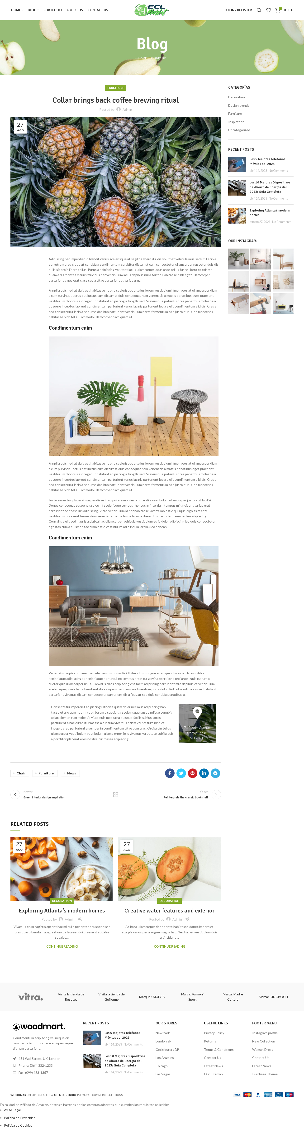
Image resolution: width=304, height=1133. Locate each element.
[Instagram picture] (238, 259)
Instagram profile (265, 1033)
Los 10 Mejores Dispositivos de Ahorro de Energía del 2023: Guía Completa (270, 187)
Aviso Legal (12, 1110)
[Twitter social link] (181, 773)
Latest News (213, 1066)
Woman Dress (262, 1049)
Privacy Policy (214, 1033)
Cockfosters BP (167, 1049)
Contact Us (212, 1058)
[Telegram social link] (215, 773)
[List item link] (43, 1065)
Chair (21, 773)
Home (142, 58)
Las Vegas (163, 1074)
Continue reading (62, 946)
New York (163, 1033)
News (71, 773)
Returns (210, 1041)
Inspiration (236, 122)
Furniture (158, 58)
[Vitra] (30, 997)
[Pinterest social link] (192, 773)
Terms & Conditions (219, 1049)
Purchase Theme (265, 1074)
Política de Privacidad (19, 1118)
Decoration (62, 901)
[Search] (259, 10)
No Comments (278, 171)
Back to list (115, 794)
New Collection (263, 1041)
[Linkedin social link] (204, 773)
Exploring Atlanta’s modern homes (62, 910)
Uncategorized (239, 130)
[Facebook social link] (170, 773)
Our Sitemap (213, 1074)
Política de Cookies (18, 1125)
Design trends (238, 105)
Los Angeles (165, 1058)
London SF (163, 1041)
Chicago (162, 1066)
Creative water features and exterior (169, 910)
